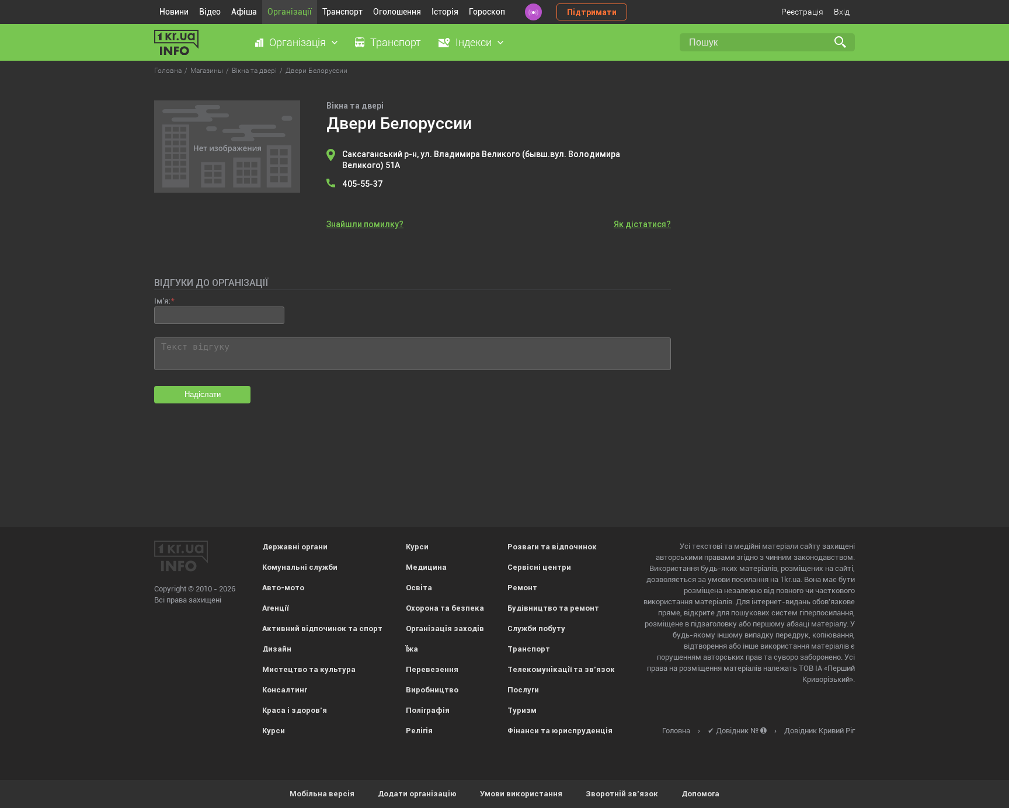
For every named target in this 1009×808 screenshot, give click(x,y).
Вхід (842, 11)
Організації (289, 11)
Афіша (244, 11)
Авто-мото (283, 587)
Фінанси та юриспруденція (560, 730)
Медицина (426, 567)
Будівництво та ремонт (553, 608)
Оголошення (397, 11)
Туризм (522, 710)
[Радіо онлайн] (533, 12)
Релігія (419, 730)
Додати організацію (417, 793)
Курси (273, 730)
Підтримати (592, 12)
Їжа (412, 649)
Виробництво (432, 689)
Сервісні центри (539, 567)
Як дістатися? (642, 224)
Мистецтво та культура (309, 669)
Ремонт (522, 587)
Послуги (523, 689)
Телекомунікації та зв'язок (561, 669)
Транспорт (342, 11)
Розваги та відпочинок (552, 546)
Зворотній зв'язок (622, 793)
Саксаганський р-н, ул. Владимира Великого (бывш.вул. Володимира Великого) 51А (481, 159)
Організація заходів (445, 628)
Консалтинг (284, 689)
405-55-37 (362, 184)
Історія (445, 11)
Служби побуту (536, 628)
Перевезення (432, 669)
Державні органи (295, 546)
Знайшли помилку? (364, 224)
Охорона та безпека (445, 608)
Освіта (419, 587)
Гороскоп (487, 11)
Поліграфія (428, 710)
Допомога (700, 793)
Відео (210, 11)
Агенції (275, 608)
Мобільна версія (322, 793)
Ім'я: (162, 301)
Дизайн (276, 649)
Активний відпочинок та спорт (322, 628)
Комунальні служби (300, 567)
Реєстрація (802, 11)
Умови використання (521, 793)
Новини (174, 11)
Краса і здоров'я (294, 710)
